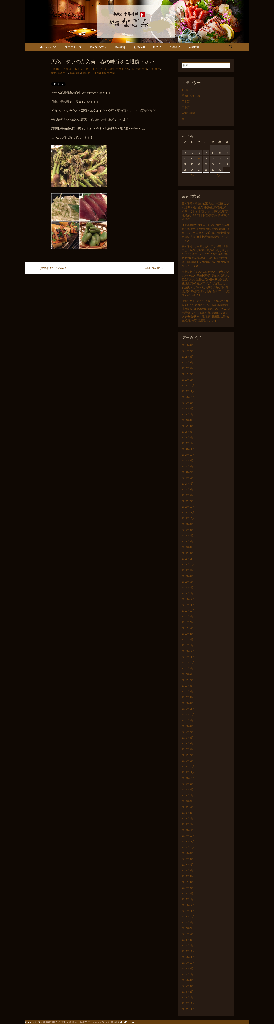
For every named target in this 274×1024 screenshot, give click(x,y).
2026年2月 (187, 374)
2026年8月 (187, 345)
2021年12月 (188, 599)
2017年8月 (187, 859)
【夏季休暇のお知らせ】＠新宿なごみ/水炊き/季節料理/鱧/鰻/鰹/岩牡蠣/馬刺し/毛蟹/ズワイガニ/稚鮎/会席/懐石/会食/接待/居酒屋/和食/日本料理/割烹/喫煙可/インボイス (206, 232)
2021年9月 (187, 616)
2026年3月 (187, 368)
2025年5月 (187, 420)
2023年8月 (187, 529)
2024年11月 (188, 449)
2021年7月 (187, 622)
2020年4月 (187, 697)
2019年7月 (187, 732)
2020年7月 (187, 680)
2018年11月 (188, 772)
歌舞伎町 (75, 72)
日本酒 (186, 101)
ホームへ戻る (48, 47)
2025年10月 (188, 397)
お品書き (120, 47)
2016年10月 (188, 916)
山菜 (151, 69)
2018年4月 (187, 812)
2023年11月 (188, 512)
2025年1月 (187, 443)
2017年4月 (187, 882)
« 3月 (192, 175)
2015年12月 (188, 951)
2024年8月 (187, 466)
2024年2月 (187, 501)
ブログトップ (73, 47)
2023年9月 (187, 524)
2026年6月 (187, 356)
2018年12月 (188, 766)
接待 (157, 69)
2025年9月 (187, 402)
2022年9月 (187, 570)
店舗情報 (194, 47)
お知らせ (83, 69)
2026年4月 (187, 362)
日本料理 (63, 72)
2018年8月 (187, 789)
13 (199, 158)
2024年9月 (187, 460)
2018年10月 (188, 778)
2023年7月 (187, 535)
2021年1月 (187, 645)
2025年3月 (187, 431)
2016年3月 (187, 945)
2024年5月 (187, 483)
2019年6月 (187, 737)
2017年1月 (187, 899)
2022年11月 (188, 558)
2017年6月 (187, 870)
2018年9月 (187, 783)
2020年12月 (188, 651)
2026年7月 (187, 351)
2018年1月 (187, 830)
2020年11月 (188, 656)
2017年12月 (188, 835)
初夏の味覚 (154, 268)
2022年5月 (187, 587)
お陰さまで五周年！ (51, 268)
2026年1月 (187, 379)
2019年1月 (187, 760)
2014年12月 (188, 1003)
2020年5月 (187, 691)
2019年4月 (187, 743)
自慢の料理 (188, 113)
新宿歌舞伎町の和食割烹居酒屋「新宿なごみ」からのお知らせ (76, 1022)
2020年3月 (187, 703)
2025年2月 (187, 437)
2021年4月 (187, 633)
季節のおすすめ (191, 95)
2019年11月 (188, 708)
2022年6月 (187, 581)
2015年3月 (187, 986)
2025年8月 (187, 408)
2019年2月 (187, 755)
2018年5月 (187, 807)
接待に (157, 47)
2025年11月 (188, 391)
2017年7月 (187, 864)
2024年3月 (187, 495)
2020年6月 (187, 685)
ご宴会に (174, 47)
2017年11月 (188, 841)
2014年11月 (188, 1009)
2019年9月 (187, 720)
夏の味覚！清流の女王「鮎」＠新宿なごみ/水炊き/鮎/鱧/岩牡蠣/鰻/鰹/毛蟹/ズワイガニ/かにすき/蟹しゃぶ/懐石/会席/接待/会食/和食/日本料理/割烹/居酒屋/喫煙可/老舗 (205, 211)
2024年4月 (187, 489)
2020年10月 (188, 662)
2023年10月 (188, 518)
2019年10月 (188, 714)
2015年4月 (187, 980)
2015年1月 (187, 997)
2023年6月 (187, 541)
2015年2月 (187, 991)
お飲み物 (139, 47)
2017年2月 (187, 893)
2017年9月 (187, 853)
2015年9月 (187, 968)
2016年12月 (188, 905)
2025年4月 (187, 426)
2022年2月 (187, 593)
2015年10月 (188, 962)
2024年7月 (187, 472)
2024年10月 (188, 454)
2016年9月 (187, 922)
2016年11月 (188, 910)
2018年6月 (187, 801)
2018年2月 (187, 824)
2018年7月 (187, 795)
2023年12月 (188, 506)
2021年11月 (188, 605)
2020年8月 (187, 674)
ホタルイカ (122, 69)
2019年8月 (187, 726)
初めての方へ (98, 47)
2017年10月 (188, 847)
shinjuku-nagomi (106, 72)
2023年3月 (187, 553)
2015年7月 (187, 974)
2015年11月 (188, 957)
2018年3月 (187, 818)
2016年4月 (187, 939)
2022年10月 (188, 564)
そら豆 (99, 69)
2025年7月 (187, 414)
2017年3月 (187, 887)
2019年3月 (187, 749)
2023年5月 (187, 547)
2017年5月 (187, 876)
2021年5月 (187, 628)
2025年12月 (188, 385)
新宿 (53, 72)
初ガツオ (135, 69)
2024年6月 (187, 478)
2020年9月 (187, 668)
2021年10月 (188, 610)
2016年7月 (187, 928)
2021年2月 (187, 639)
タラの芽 (109, 69)
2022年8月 (187, 576)
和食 (144, 69)
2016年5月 (187, 934)
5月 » (220, 175)
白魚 (83, 72)
